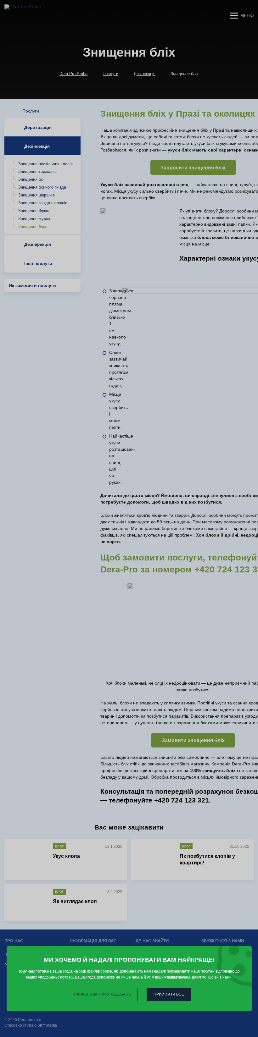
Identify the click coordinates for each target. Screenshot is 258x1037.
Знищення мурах (34, 218)
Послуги (110, 73)
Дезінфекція (37, 244)
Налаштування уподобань (102, 994)
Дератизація (38, 127)
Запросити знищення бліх (193, 167)
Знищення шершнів (36, 195)
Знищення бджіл (33, 210)
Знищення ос (30, 179)
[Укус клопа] (27, 857)
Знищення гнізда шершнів (42, 203)
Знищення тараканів (37, 171)
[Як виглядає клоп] (27, 903)
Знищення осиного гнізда (42, 187)
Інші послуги (38, 263)
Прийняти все (169, 994)
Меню (247, 15)
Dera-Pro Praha (73, 73)
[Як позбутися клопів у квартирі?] (154, 857)
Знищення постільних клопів (45, 164)
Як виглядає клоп (75, 901)
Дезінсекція (144, 73)
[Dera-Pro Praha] (44, 15)
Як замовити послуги (32, 285)
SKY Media (47, 1025)
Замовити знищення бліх (193, 740)
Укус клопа (66, 856)
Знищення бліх (32, 226)
